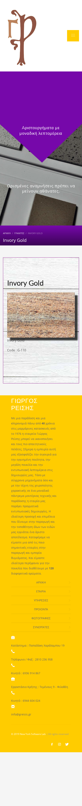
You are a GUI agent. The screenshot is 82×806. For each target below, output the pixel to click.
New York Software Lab (33, 734)
